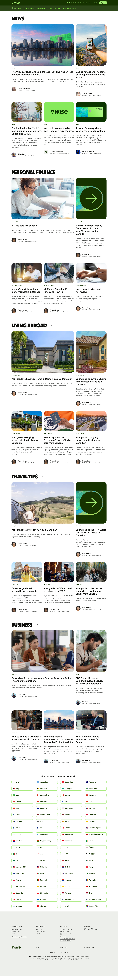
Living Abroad (15, 375)
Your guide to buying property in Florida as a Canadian (88, 440)
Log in (95, 2)
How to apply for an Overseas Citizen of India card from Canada (57, 440)
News (13, 68)
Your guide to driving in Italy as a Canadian (34, 530)
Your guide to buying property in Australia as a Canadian (24, 440)
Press (13, 933)
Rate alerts (63, 937)
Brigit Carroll (22, 154)
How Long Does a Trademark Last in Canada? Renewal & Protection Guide (59, 739)
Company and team (17, 929)
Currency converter (65, 933)
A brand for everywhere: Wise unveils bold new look (90, 129)
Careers (13, 935)
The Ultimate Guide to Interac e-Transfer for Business (87, 739)
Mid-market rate (40, 931)
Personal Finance (16, 222)
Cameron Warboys (88, 151)
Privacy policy (64, 947)
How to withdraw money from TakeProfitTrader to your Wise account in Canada (89, 229)
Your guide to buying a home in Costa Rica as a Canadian (41, 379)
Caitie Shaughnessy (24, 88)
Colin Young (22, 694)
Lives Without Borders (69, 8)
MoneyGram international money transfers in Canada (25, 290)
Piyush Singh (22, 239)
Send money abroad (66, 929)
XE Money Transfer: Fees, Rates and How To (57, 290)
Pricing (85, 2)
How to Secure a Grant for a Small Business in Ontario (26, 738)
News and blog (15, 931)
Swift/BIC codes (64, 931)
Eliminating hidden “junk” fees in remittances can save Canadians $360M (26, 131)
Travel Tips (14, 526)
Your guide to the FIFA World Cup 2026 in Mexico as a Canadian (91, 533)
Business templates (65, 940)
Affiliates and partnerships (19, 937)
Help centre (39, 929)
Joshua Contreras (88, 93)
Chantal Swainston (56, 151)
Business (78, 2)
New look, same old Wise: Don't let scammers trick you (59, 129)
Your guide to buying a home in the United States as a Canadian (91, 382)
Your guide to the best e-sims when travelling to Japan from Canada (89, 591)
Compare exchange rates (67, 938)
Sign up (103, 3)
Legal (37, 947)
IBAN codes (63, 935)
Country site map (89, 947)
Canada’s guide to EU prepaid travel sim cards (24, 589)
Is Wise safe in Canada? (24, 225)
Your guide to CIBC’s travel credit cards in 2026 (58, 589)
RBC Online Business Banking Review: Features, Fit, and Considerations (90, 681)
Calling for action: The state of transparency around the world (91, 75)
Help (90, 2)
